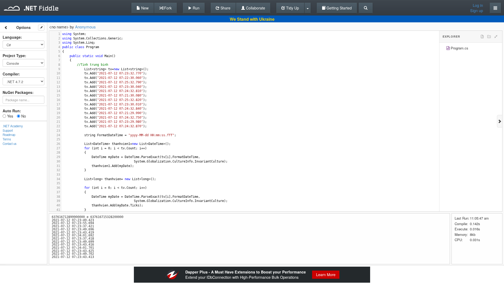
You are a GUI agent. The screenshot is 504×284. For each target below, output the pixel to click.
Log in (478, 5)
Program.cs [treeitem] (459, 47)
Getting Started (339, 8)
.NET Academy (13, 126)
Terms (7, 139)
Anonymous (85, 26)
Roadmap (9, 135)
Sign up (476, 10)
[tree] (470, 49)
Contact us (10, 143)
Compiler (11, 74)
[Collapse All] (496, 36)
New (144, 8)
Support (8, 130)
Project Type (14, 55)
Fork (167, 8)
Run (196, 8)
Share (224, 8)
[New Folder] (489, 36)
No (23, 116)
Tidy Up (292, 8)
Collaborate (255, 8)
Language (12, 37)
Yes (9, 116)
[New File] (482, 36)
